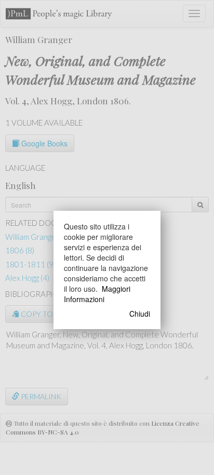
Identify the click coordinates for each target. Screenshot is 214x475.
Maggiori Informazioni (97, 293)
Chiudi (139, 313)
